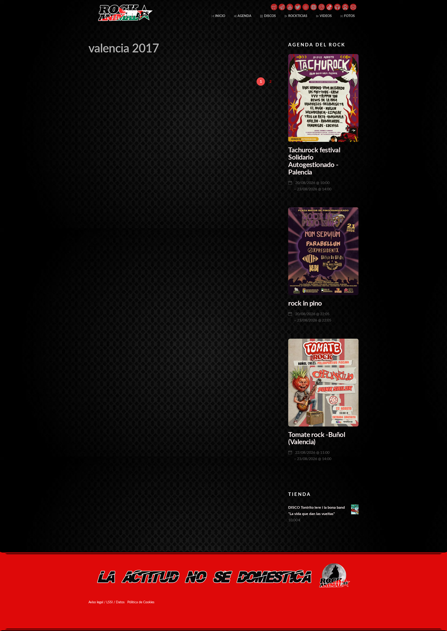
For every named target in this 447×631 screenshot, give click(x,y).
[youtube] (290, 7)
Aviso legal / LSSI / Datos (106, 602)
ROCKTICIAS (297, 16)
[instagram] (321, 7)
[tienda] (274, 7)
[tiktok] (329, 7)
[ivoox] (337, 7)
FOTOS (349, 16)
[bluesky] (313, 7)
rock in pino (305, 303)
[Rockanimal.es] (123, 20)
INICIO (219, 16)
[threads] (305, 7)
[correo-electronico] (353, 7)
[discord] (345, 7)
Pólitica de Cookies (140, 602)
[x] (298, 7)
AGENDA (244, 16)
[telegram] (282, 7)
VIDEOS (325, 16)
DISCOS (269, 16)
